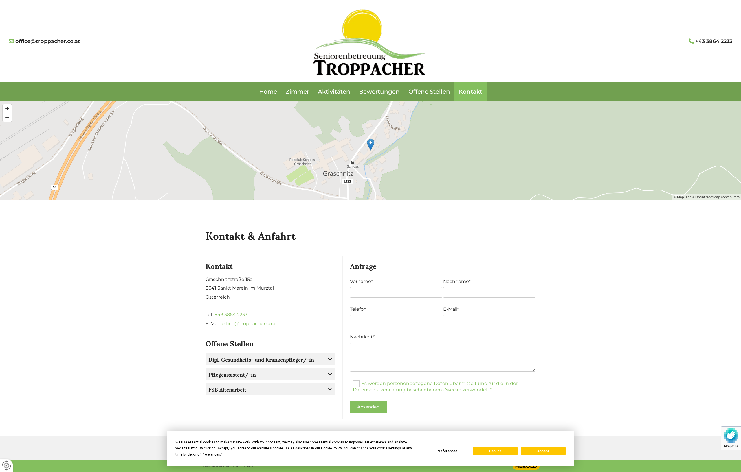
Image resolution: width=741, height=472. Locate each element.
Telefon (358, 309)
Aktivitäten (334, 91)
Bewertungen (379, 91)
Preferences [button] (211, 454)
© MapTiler (682, 196)
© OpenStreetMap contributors (716, 196)
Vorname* (361, 281)
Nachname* (457, 281)
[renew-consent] (6, 465)
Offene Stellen (429, 91)
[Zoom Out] (7, 117)
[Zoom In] (7, 108)
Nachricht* (362, 337)
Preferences (447, 451)
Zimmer (297, 91)
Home (268, 91)
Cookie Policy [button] (331, 448)
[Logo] (370, 41)
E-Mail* (451, 309)
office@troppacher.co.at (249, 323)
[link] (330, 359)
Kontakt (470, 91)
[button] (370, 145)
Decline (495, 451)
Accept (543, 451)
